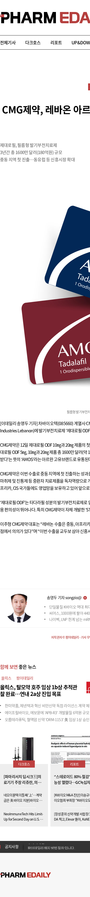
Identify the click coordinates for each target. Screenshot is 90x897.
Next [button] (29, 849)
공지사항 (11, 846)
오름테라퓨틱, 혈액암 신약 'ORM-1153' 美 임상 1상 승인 (47, 719)
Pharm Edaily (25, 875)
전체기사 (8, 42)
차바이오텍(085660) (55, 423)
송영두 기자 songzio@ (64, 597)
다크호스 (33, 42)
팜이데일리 (24, 678)
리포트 (56, 42)
